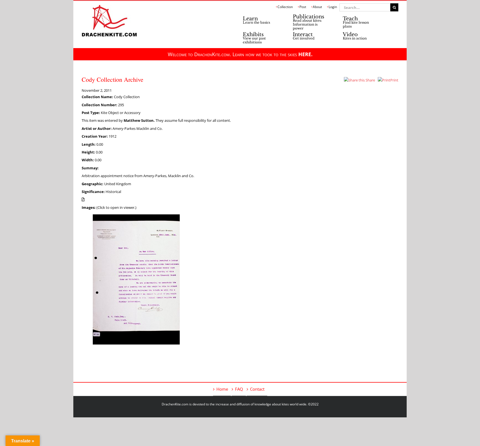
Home (222, 389)
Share (370, 80)
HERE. (305, 54)
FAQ (239, 389)
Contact (257, 389)
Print (394, 80)
